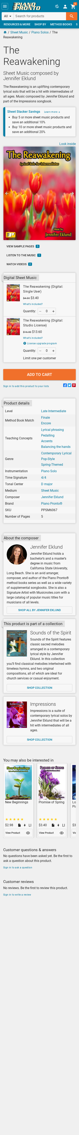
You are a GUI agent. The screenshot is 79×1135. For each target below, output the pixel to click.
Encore (46, 423)
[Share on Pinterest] (74, 385)
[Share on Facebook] (65, 385)
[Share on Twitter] (69, 385)
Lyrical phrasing (52, 430)
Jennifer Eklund (52, 497)
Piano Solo (49, 471)
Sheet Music (19, 32)
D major (46, 484)
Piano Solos (40, 32)
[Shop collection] (17, 643)
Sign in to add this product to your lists (26, 386)
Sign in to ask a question (17, 867)
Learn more (51, 111)
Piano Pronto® (51, 503)
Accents (46, 441)
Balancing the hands (55, 447)
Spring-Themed (52, 465)
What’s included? (33, 304)
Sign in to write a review (17, 894)
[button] (5, 6)
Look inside (67, 144)
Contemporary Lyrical (56, 453)
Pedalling (47, 435)
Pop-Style (48, 459)
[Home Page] (5, 32)
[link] (26, 6)
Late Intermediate (53, 411)
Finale (45, 417)
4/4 (43, 478)
